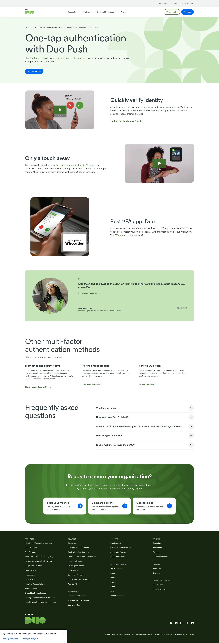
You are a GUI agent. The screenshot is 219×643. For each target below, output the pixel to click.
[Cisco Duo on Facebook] (171, 623)
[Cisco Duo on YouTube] (181, 623)
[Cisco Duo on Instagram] (187, 623)
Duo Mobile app (37, 58)
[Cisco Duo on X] (176, 623)
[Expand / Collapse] (191, 408)
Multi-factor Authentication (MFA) (49, 27)
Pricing (124, 12)
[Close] (64, 632)
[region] (33, 636)
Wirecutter (121, 235)
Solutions (86, 12)
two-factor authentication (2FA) (72, 165)
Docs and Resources (105, 12)
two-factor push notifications (69, 58)
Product (28, 27)
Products (72, 12)
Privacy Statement (10, 639)
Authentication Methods (76, 27)
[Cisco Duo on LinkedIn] (192, 623)
